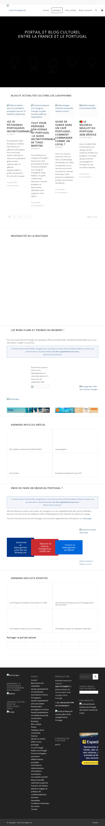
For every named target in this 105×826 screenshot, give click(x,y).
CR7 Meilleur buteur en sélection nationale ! (73, 628)
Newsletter (35, 800)
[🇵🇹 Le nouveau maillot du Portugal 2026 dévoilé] (88, 110)
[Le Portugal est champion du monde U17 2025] (29, 590)
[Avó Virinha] (29, 461)
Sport (90, 138)
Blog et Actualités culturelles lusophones (41, 95)
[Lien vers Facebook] (84, 2)
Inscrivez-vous (61, 680)
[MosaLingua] (13, 399)
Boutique (35, 721)
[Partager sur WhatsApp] (52, 645)
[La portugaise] (75, 437)
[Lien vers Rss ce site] (96, 2)
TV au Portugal (37, 747)
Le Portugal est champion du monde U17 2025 (28, 602)
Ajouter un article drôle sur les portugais (38, 742)
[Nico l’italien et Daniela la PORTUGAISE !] (29, 437)
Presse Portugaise (38, 753)
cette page (87, 518)
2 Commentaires (37, 206)
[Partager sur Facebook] (16, 645)
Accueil (34, 680)
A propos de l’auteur (39, 785)
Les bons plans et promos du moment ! (37, 330)
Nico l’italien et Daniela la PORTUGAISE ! (26, 449)
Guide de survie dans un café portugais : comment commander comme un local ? (63, 133)
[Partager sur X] (34, 645)
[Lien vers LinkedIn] (92, 2)
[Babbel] (11, 693)
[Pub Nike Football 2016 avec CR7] (75, 461)
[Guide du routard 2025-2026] (88, 543)
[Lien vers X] (88, 2)
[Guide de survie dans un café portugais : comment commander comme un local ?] (64, 110)
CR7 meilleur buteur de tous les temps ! (26, 628)
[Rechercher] (96, 10)
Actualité (10, 134)
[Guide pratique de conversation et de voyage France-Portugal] (81, 290)
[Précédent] (11, 259)
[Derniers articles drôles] (8, 425)
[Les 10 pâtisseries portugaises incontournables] (16, 110)
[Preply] (10, 712)
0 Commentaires (13, 186)
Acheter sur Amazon (85, 561)
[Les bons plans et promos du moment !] (8, 330)
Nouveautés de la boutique (29, 235)
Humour (34, 736)
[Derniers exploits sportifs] (8, 578)
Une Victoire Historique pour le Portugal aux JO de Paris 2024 (74, 603)
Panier (34, 727)
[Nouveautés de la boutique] (8, 236)
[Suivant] (55, 259)
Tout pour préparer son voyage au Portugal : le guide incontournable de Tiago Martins (43, 134)
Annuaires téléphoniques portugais (37, 759)
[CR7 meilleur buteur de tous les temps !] (29, 616)
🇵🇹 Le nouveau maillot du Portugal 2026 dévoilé (88, 128)
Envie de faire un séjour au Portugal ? (37, 488)
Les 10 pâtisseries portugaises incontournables (20, 126)
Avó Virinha (14, 473)
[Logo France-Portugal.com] (16, 10)
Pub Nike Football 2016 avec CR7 (68, 473)
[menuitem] (46, 10)
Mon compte (36, 724)
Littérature (35, 149)
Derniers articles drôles (28, 424)
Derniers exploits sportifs (29, 578)
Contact (34, 809)
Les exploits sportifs (39, 777)
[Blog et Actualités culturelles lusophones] (8, 96)
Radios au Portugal (39, 750)
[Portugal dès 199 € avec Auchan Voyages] (88, 393)
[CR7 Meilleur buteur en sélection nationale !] (75, 616)
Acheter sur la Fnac (85, 564)
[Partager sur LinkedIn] (71, 645)
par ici (57, 744)
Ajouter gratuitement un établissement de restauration (39, 715)
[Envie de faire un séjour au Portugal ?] (8, 488)
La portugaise (61, 449)
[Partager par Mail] (89, 645)
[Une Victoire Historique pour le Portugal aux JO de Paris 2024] (75, 590)
